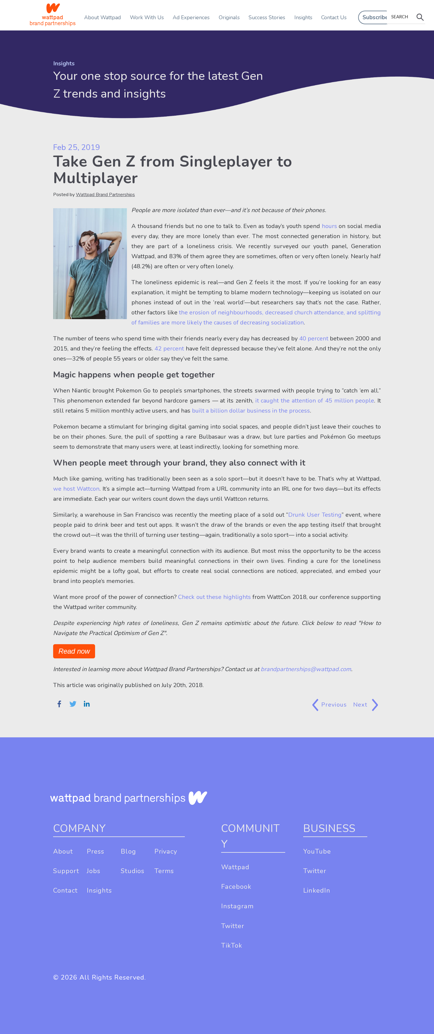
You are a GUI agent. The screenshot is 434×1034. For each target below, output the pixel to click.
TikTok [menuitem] (231, 945)
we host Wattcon (76, 489)
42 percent (168, 349)
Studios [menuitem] (132, 871)
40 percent (313, 338)
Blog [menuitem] (128, 851)
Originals (229, 17)
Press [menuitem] (95, 851)
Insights (303, 17)
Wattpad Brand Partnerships (105, 194)
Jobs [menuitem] (93, 871)
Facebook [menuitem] (236, 886)
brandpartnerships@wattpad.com (306, 669)
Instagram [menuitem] (237, 906)
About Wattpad (102, 17)
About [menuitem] (63, 851)
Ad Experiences (191, 17)
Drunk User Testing (314, 515)
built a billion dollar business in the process (250, 411)
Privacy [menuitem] (165, 851)
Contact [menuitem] (65, 890)
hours (329, 226)
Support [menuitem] (66, 871)
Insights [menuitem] (99, 890)
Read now (74, 651)
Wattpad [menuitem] (235, 867)
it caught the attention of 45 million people (313, 401)
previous (334, 705)
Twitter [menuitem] (232, 926)
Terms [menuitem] (164, 871)
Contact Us (334, 17)
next (361, 705)
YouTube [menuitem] (317, 851)
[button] (375, 17)
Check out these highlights (214, 597)
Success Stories (267, 17)
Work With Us (147, 17)
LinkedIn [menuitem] (316, 890)
